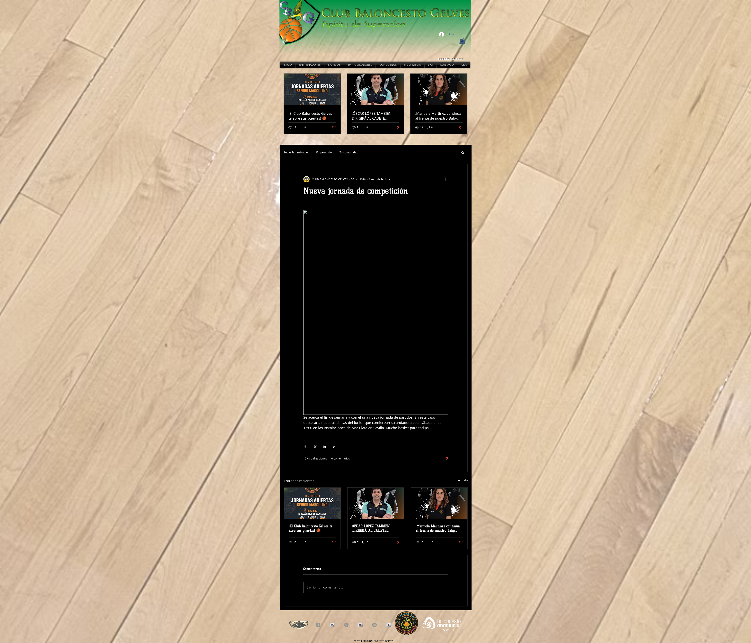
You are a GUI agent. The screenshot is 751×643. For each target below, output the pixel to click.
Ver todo (462, 480)
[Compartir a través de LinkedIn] (324, 446)
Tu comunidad (349, 152)
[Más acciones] (445, 179)
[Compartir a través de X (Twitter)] (315, 446)
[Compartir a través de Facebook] (305, 446)
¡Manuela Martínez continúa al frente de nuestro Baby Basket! (438, 528)
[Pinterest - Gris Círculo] (346, 625)
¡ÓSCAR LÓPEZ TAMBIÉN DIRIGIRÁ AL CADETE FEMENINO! (371, 528)
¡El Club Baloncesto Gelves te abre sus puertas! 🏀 (310, 528)
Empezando (324, 152)
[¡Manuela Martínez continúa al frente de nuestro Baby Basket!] (439, 503)
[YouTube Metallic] (332, 625)
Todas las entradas (296, 152)
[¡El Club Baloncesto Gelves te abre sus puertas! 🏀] (312, 503)
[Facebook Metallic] (388, 625)
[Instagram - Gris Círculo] (374, 625)
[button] (462, 40)
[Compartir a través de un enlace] (334, 446)
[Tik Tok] (318, 625)
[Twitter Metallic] (360, 625)
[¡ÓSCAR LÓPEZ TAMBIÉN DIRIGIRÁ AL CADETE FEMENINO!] (376, 503)
